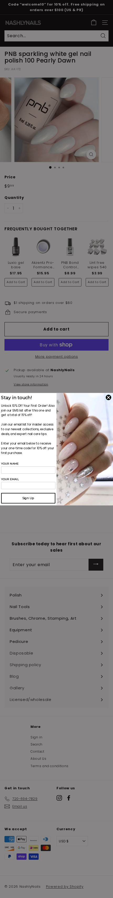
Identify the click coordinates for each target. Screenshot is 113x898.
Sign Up (28, 498)
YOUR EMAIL (10, 479)
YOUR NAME (10, 463)
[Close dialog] (108, 397)
